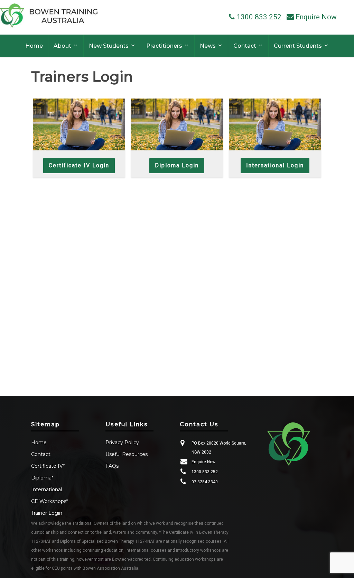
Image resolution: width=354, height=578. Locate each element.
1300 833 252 (205, 471)
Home (39, 442)
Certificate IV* (48, 466)
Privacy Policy (122, 442)
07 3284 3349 (205, 481)
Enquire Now (203, 461)
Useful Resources (126, 454)
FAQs (112, 466)
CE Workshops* (49, 501)
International (46, 489)
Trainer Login (46, 513)
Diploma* (42, 478)
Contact (40, 454)
